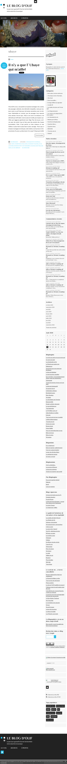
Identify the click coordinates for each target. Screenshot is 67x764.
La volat (48, 553)
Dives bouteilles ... (52, 100)
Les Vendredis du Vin (51, 362)
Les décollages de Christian (53, 399)
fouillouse (24, 143)
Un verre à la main (50, 359)
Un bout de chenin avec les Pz (53, 495)
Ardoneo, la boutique (51, 522)
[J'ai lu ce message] (65, 761)
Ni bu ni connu (49, 435)
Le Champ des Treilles (51, 507)
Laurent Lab (49, 223)
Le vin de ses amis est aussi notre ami (55, 357)
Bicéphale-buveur (50, 393)
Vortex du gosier (50, 424)
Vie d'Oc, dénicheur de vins (53, 531)
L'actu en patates (50, 486)
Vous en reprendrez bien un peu (54, 430)
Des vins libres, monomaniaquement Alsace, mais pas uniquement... (55, 377)
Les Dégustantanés (53, 111)
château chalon (60, 706)
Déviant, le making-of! (52, 168)
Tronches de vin (52, 131)
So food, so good (50, 456)
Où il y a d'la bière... (51, 465)
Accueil (4, 18)
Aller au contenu (5, 1)
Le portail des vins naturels (53, 602)
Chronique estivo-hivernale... (33, 141)
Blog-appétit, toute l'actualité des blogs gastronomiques (54, 624)
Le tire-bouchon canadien (52, 374)
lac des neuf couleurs (32, 143)
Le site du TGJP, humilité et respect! (55, 585)
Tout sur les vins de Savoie (53, 580)
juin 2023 (48, 320)
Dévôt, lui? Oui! (50, 196)
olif (47, 264)
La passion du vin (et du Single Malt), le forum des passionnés (55, 595)
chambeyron (18, 143)
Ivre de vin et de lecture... (53, 210)
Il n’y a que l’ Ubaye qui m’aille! (55, 175)
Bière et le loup (50, 432)
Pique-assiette (50, 582)
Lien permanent (14, 141)
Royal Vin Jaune (50, 607)
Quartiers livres (52, 126)
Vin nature (48, 437)
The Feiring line (50, 408)
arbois (48, 709)
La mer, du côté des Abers (52, 452)
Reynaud (48, 246)
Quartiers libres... (52, 124)
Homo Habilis (49, 428)
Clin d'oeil (50, 98)
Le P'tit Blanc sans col (51, 410)
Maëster (48, 482)
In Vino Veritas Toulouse (52, 598)
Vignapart (48, 537)
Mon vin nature (50, 548)
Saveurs (51, 681)
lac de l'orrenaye (16, 147)
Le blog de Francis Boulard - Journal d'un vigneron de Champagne (55, 502)
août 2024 (48, 311)
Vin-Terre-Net (49, 600)
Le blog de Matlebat (51, 372)
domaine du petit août (19, 145)
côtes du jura (49, 720)
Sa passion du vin (50, 388)
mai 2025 (48, 309)
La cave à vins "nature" (51, 529)
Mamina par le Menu (53, 119)
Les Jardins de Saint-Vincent (53, 518)
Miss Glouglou (49, 395)
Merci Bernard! (50, 203)
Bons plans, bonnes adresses (55, 93)
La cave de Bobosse (51, 406)
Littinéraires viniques (51, 390)
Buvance (48, 557)
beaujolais (59, 713)
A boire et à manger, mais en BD (54, 471)
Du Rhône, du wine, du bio (52, 542)
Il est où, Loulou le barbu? (52, 450)
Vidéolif (50, 133)
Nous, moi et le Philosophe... (54, 189)
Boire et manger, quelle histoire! (54, 447)
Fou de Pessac (49, 499)
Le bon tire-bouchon (51, 609)
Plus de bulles (49, 560)
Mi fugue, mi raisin (50, 533)
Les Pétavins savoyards (52, 614)
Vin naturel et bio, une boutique (54, 524)
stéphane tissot (50, 713)
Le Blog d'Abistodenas (52, 419)
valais (47, 716)
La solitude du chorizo (51, 454)
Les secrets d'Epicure (51, 467)
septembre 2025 (50, 307)
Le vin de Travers (50, 505)
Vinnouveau (49, 546)
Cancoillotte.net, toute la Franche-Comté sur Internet (55, 591)
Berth (47, 484)
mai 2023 (48, 322)
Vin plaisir (48, 397)
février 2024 (49, 314)
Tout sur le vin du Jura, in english (54, 417)
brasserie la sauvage (30, 145)
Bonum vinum (49, 426)
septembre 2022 (50, 325)
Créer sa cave (49, 526)
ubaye (12, 143)
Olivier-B (48, 241)
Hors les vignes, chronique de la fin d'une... (54, 233)
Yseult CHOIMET (51, 232)
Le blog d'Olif (19, 6)
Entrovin (48, 415)
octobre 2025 (49, 305)
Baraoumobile (49, 402)
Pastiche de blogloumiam (54, 122)
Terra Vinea (49, 564)
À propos (24, 18)
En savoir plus (4, 762)
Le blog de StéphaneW (52, 386)
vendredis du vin (50, 706)
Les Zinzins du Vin (50, 520)
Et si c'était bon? (50, 445)
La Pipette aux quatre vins (52, 364)
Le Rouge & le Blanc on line (53, 578)
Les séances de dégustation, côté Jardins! (54, 114)
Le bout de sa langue (51, 469)
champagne (54, 716)
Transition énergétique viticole (55, 182)
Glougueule (49, 380)
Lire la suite (39, 135)
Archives (14, 18)
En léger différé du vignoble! (55, 102)
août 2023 (48, 316)
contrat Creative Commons (57, 647)
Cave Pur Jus (49, 544)
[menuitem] (5, 18)
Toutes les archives (51, 327)
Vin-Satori (48, 551)
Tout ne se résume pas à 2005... (55, 161)
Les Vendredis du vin (53, 117)
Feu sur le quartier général (52, 480)
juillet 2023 (49, 318)
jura (58, 709)
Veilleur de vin (49, 555)
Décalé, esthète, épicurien (52, 404)
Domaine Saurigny (50, 497)
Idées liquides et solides (52, 413)
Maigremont (49, 366)
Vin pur (48, 605)
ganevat (54, 709)
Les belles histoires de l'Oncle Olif (55, 108)
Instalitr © (50, 105)
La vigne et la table (50, 611)
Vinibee (48, 540)
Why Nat (48, 562)
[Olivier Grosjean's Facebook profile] (55, 657)
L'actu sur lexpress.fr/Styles (54, 681)
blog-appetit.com (50, 669)
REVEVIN (50, 128)
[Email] (35, 1)
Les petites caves (50, 535)
